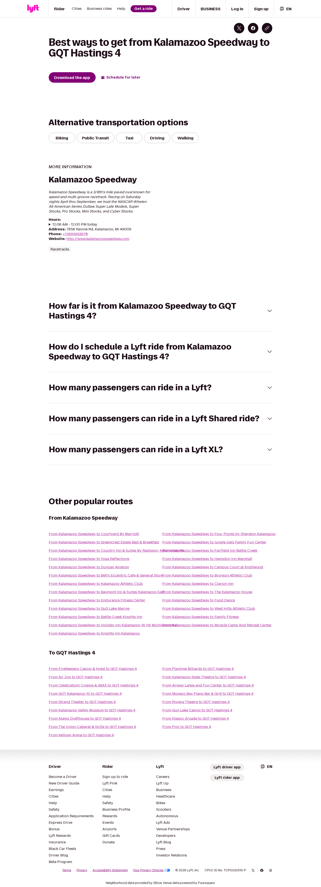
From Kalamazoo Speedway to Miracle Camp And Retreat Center (217, 625)
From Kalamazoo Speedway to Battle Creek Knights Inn (95, 616)
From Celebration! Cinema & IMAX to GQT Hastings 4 (93, 685)
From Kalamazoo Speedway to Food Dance (198, 600)
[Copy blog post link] (267, 28)
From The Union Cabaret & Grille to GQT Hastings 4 (92, 726)
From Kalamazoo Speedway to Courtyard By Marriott (94, 533)
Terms (66, 870)
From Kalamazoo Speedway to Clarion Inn (197, 583)
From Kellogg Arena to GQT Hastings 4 (81, 735)
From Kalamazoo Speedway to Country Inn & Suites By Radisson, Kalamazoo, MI (116, 550)
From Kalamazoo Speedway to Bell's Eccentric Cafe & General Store (106, 575)
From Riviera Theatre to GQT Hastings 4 (196, 701)
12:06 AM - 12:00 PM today (74, 224)
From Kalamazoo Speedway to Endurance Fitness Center (97, 600)
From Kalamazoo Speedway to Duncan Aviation (89, 567)
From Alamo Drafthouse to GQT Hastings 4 (85, 718)
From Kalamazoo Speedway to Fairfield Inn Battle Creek (209, 550)
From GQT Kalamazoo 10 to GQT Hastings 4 (85, 693)
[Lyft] (33, 9)
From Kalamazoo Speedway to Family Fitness (200, 616)
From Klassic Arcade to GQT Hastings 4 (195, 718)
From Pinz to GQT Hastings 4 (186, 726)
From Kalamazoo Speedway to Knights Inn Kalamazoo (94, 633)
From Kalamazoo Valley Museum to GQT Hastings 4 (92, 710)
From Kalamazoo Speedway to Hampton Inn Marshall (207, 558)
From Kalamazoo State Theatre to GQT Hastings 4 (204, 677)
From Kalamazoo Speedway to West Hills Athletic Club (208, 608)
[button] (160, 311)
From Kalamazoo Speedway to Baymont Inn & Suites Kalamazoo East (107, 591)
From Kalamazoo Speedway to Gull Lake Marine (89, 608)
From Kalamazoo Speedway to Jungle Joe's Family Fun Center (214, 542)
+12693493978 (75, 233)
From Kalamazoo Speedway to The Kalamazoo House (207, 591)
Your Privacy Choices (148, 870)
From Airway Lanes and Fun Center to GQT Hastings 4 (208, 685)
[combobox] (285, 9)
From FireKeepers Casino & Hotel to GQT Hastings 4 (93, 668)
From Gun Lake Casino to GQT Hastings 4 (197, 710)
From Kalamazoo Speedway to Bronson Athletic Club (207, 575)
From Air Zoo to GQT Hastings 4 (76, 677)
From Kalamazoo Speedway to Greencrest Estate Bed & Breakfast (104, 542)
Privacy (81, 870)
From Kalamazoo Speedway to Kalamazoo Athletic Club (96, 583)
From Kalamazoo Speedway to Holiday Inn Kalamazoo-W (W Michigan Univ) (113, 625)
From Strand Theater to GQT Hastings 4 (82, 701)
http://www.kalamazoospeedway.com (97, 238)
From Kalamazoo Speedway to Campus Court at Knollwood (212, 567)
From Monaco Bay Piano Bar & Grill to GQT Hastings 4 (208, 693)
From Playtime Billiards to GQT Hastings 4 (198, 668)
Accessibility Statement (110, 870)
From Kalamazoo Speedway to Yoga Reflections (89, 558)
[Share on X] (239, 28)
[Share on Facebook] (253, 28)
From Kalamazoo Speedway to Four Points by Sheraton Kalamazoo (219, 533)
